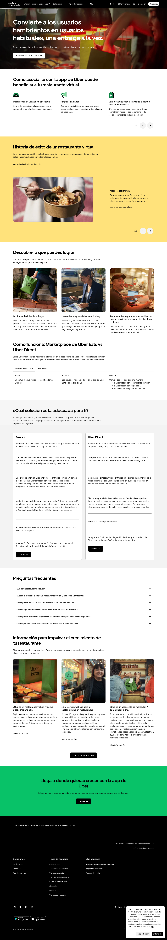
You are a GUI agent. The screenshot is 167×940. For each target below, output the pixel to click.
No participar (143, 934)
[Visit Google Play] (21, 919)
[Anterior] (143, 125)
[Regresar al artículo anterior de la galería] (143, 231)
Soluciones (57, 4)
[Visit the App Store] (38, 919)
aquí (152, 927)
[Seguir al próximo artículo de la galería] (150, 231)
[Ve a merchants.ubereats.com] (14, 3)
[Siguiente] (150, 125)
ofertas (101, 323)
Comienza (154, 4)
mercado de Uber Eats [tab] (24, 369)
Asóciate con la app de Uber (29, 55)
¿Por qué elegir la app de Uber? (37, 4)
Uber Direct (18, 329)
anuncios (86, 323)
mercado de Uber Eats (38, 329)
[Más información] (35, 681)
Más (92, 4)
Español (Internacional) (127, 907)
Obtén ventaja (124, 4)
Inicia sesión (141, 4)
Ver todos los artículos (83, 755)
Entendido (157, 934)
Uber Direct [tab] (42, 369)
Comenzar (23, 554)
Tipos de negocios (76, 4)
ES (113, 4)
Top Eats (140, 326)
